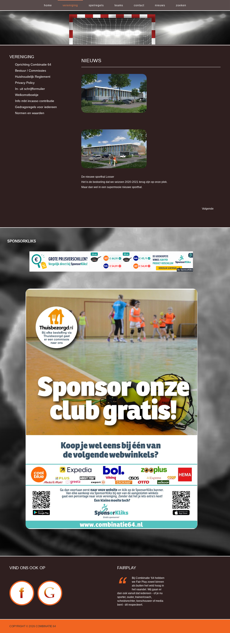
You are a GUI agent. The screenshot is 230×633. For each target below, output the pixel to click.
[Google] (50, 583)
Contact (139, 5)
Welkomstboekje (26, 95)
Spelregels (96, 5)
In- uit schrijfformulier (30, 89)
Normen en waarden (29, 113)
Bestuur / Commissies (30, 70)
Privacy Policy (25, 82)
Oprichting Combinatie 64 (33, 64)
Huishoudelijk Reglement (32, 76)
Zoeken (181, 5)
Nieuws (160, 5)
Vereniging (70, 5)
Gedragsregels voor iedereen (36, 107)
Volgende (208, 208)
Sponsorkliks (21, 241)
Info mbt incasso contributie (34, 101)
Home (48, 5)
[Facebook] (21, 583)
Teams (119, 5)
